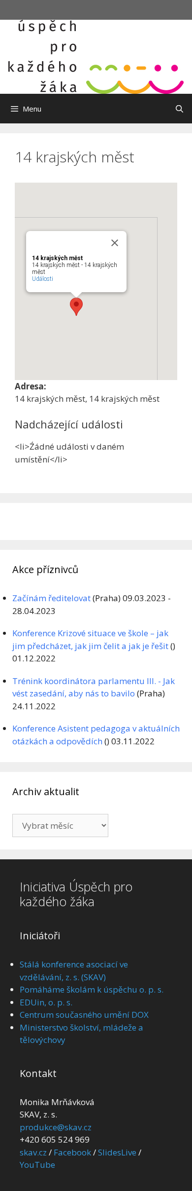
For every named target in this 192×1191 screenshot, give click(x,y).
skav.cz (33, 1152)
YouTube (37, 1164)
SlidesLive (117, 1152)
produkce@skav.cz (56, 1127)
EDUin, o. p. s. (46, 1002)
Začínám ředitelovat (51, 598)
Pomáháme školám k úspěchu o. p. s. (91, 989)
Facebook (72, 1152)
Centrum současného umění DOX (84, 1014)
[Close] (115, 243)
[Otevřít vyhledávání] (179, 108)
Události (42, 278)
